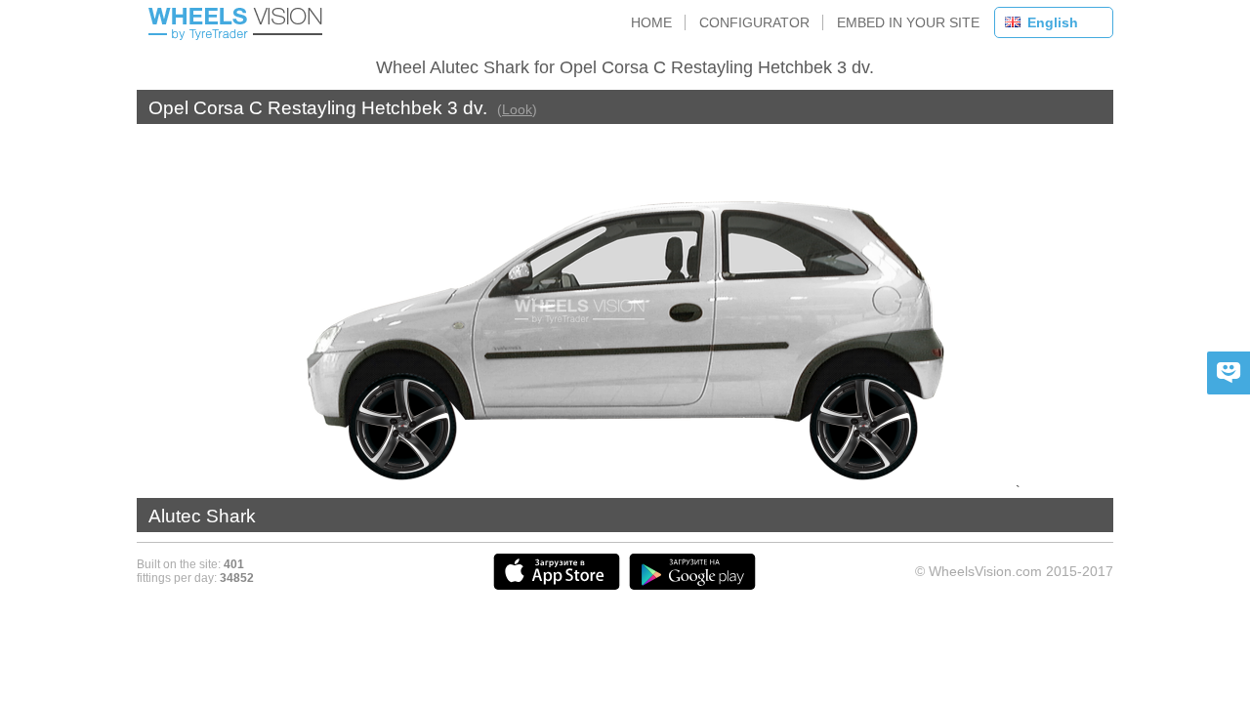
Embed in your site (908, 22)
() (517, 109)
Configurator (754, 22)
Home (651, 22)
